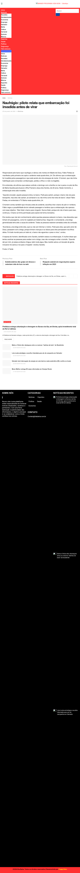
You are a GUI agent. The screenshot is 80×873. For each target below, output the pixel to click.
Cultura (3, 29)
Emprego (4, 22)
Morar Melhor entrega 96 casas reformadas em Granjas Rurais (32, 369)
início (3, 10)
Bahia (3, 27)
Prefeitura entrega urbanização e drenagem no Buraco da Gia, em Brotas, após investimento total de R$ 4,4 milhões (39, 327)
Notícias (4, 12)
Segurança (5, 46)
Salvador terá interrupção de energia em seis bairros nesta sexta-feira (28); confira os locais (41, 361)
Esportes (4, 39)
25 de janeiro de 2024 (8, 111)
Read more (8, 339)
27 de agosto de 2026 (19, 371)
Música (3, 37)
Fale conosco (5, 49)
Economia (4, 20)
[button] (6, 51)
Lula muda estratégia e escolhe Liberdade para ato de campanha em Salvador (37, 353)
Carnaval (4, 32)
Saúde (3, 41)
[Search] (58, 14)
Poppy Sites (63, 869)
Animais (4, 34)
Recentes (4, 15)
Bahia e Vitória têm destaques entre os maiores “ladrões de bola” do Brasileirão (38, 345)
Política (3, 44)
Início (4, 98)
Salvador (4, 24)
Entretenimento (6, 17)
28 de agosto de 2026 (9, 331)
